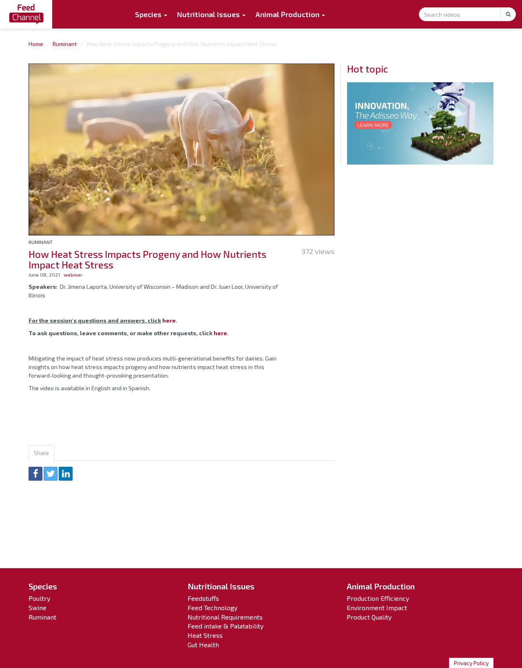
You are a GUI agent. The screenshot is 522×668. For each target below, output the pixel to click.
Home (36, 43)
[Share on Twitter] (51, 474)
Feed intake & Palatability (225, 626)
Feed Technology (212, 607)
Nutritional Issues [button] (209, 14)
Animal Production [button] (288, 14)
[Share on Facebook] (35, 474)
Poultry (39, 598)
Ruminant (65, 43)
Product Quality (369, 617)
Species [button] (149, 14)
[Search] (508, 14)
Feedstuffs (203, 598)
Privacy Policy (471, 662)
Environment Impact (377, 607)
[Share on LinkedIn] (66, 474)
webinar (73, 274)
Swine (37, 607)
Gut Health (203, 644)
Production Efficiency (378, 598)
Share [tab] (41, 452)
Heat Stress (205, 635)
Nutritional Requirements (225, 617)
